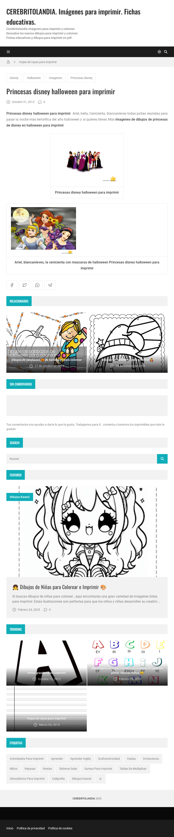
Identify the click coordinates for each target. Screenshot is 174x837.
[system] (159, 52)
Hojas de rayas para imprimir (38, 62)
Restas (47, 768)
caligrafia (58, 778)
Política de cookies (60, 828)
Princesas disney (81, 78)
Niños (13, 768)
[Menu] (8, 52)
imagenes (55, 78)
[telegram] (50, 285)
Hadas (131, 758)
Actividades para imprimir (27, 758)
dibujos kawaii (20, 497)
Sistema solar (68, 768)
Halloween (34, 78)
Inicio (9, 828)
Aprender (57, 758)
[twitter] (24, 285)
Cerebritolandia (84, 798)
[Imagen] (87, 531)
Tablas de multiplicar (133, 768)
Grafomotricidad (109, 758)
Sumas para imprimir (98, 768)
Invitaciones (151, 758)
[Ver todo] (100, 779)
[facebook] (11, 285)
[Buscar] (166, 52)
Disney (14, 78)
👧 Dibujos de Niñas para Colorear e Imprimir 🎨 (59, 587)
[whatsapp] (37, 285)
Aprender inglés (80, 758)
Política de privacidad (31, 828)
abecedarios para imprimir (27, 778)
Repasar (30, 768)
